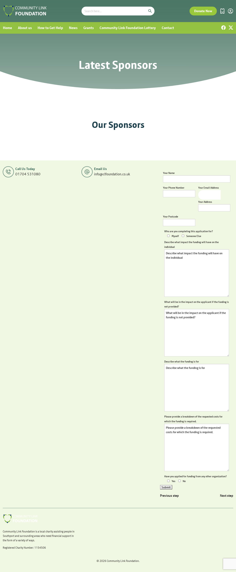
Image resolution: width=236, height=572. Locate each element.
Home (7, 28)
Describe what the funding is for (181, 361)
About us (25, 28)
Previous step (169, 495)
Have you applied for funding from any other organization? (195, 476)
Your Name (169, 173)
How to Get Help (50, 28)
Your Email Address (208, 187)
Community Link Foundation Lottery (128, 28)
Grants (88, 28)
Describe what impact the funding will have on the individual (191, 244)
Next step (226, 495)
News (73, 28)
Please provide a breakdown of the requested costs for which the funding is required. (193, 419)
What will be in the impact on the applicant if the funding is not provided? (196, 304)
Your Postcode (170, 216)
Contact (168, 28)
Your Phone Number (173, 187)
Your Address (205, 201)
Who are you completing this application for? (188, 231)
